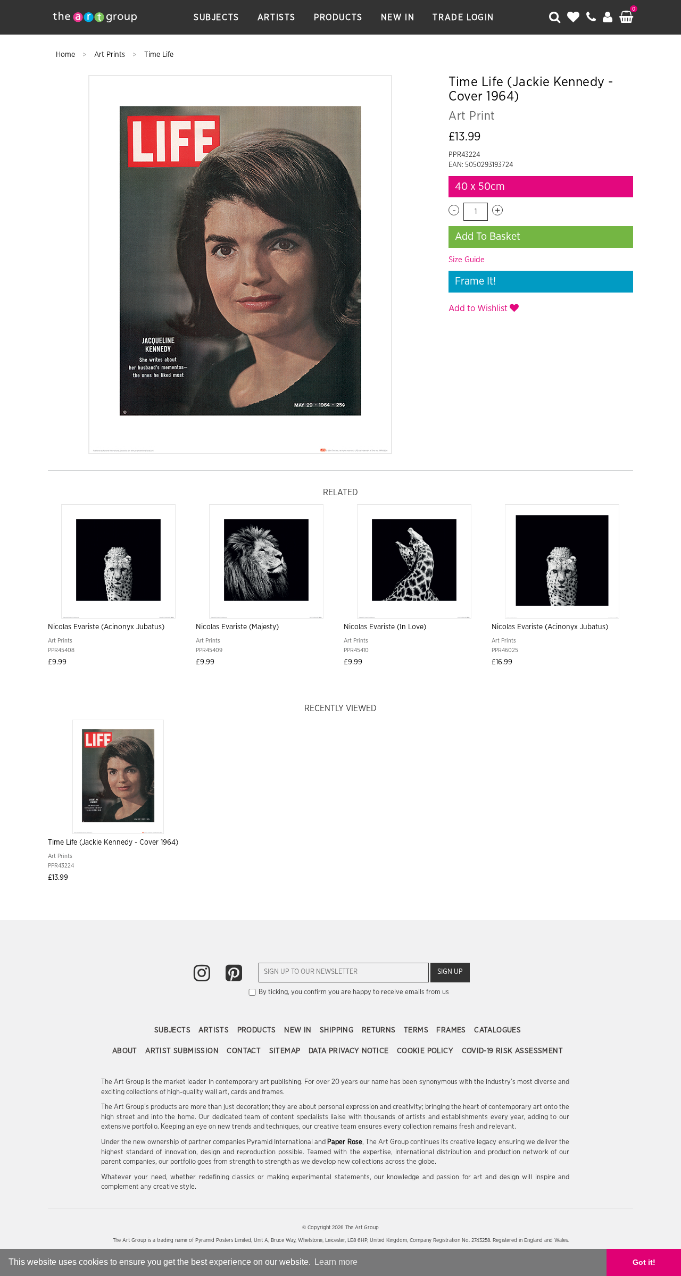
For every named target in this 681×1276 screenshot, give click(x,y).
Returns (380, 1030)
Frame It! (475, 281)
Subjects (216, 17)
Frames (452, 1030)
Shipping (338, 1030)
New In (398, 17)
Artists (277, 17)
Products (338, 17)
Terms (417, 1030)
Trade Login (463, 17)
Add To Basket (487, 236)
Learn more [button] (336, 1261)
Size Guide (467, 260)
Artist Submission (183, 1051)
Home (66, 55)
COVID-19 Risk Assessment (512, 1051)
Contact (245, 1051)
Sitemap (286, 1051)
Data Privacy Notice (350, 1051)
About (125, 1051)
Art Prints (110, 55)
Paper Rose (344, 1142)
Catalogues (497, 1030)
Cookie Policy (426, 1051)
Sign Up (450, 972)
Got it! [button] (644, 1262)
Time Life (158, 55)
